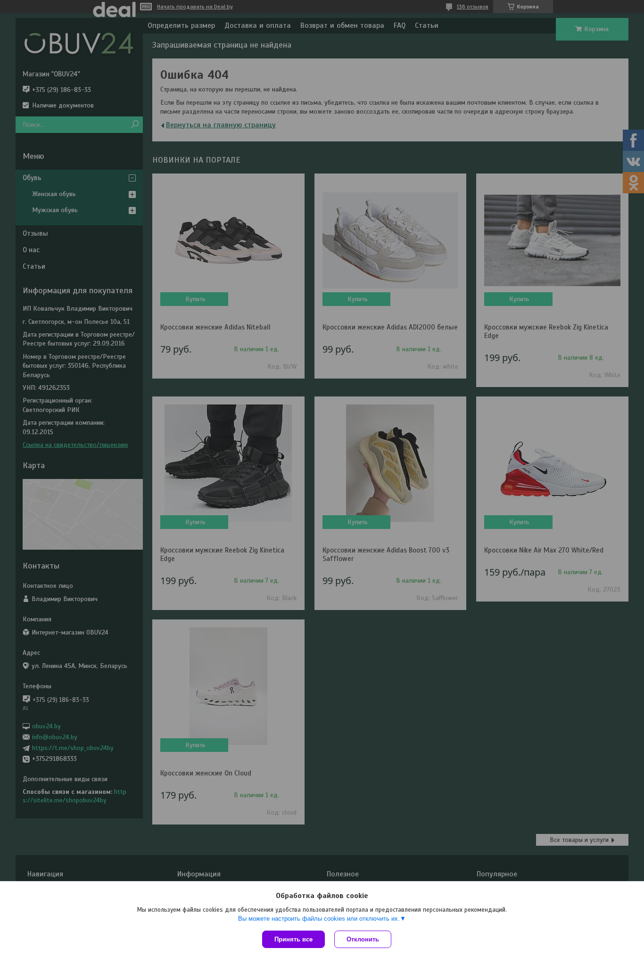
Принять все (293, 939)
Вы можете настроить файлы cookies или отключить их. (319, 918)
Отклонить (363, 939)
